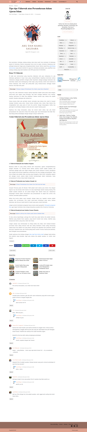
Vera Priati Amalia (17, 360)
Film (62, 61)
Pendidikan (62, 40)
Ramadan (72, 56)
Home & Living (72, 48)
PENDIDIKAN (48, 1)
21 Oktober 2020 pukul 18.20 (20, 310)
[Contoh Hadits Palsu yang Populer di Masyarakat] (11, 266)
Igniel (77, 430)
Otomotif (72, 61)
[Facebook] (72, 426)
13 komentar (38, 14)
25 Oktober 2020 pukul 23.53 (28, 300)
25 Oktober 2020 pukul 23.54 (28, 315)
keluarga (62, 45)
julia (14, 293)
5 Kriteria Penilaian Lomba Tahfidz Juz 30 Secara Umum (23, 272)
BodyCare (67, 69)
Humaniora (62, 50)
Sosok (73, 64)
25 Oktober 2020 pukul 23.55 (28, 367)
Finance (72, 42)
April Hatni (15, 392)
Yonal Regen (19, 300)
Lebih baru (12, 250)
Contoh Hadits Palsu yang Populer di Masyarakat (22, 265)
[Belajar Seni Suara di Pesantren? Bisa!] (35, 273)
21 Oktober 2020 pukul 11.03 (23, 283)
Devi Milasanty (16, 348)
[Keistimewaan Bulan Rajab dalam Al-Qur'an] (35, 260)
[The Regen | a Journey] (15, 1)
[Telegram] (33, 245)
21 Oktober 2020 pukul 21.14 (27, 359)
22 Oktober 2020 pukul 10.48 (23, 376)
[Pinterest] (52, 245)
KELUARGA (40, 1)
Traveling (62, 48)
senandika (72, 58)
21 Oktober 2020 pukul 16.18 (20, 293)
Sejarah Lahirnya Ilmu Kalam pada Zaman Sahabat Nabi (30, 213)
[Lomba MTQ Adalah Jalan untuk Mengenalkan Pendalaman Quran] (35, 266)
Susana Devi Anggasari (18, 325)
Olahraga (63, 64)
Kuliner (72, 50)
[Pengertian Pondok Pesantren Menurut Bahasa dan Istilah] (11, 260)
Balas (11, 288)
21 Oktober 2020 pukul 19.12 (25, 348)
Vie (13, 310)
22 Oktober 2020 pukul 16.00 (24, 392)
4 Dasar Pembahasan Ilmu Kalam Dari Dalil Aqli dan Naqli (30, 184)
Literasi (62, 58)
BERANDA (28, 1)
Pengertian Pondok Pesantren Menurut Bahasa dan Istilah (23, 259)
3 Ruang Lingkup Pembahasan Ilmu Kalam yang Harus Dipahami (32, 89)
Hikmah (12, 241)
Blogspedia (72, 45)
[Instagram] (77, 426)
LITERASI (55, 1)
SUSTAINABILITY (62, 1)
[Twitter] (40, 245)
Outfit (61, 66)
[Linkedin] (46, 245)
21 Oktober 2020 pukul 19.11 (29, 325)
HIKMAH (34, 1)
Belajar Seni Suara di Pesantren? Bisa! (44, 272)
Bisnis (62, 42)
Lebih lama (52, 250)
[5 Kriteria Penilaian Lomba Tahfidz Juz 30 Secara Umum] (11, 273)
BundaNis (15, 377)
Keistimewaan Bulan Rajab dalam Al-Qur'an (46, 259)
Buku (73, 53)
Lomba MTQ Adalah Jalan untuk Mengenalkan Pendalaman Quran (45, 266)
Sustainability (71, 66)
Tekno (62, 53)
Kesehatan (62, 56)
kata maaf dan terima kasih (36, 234)
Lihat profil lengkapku (67, 31)
